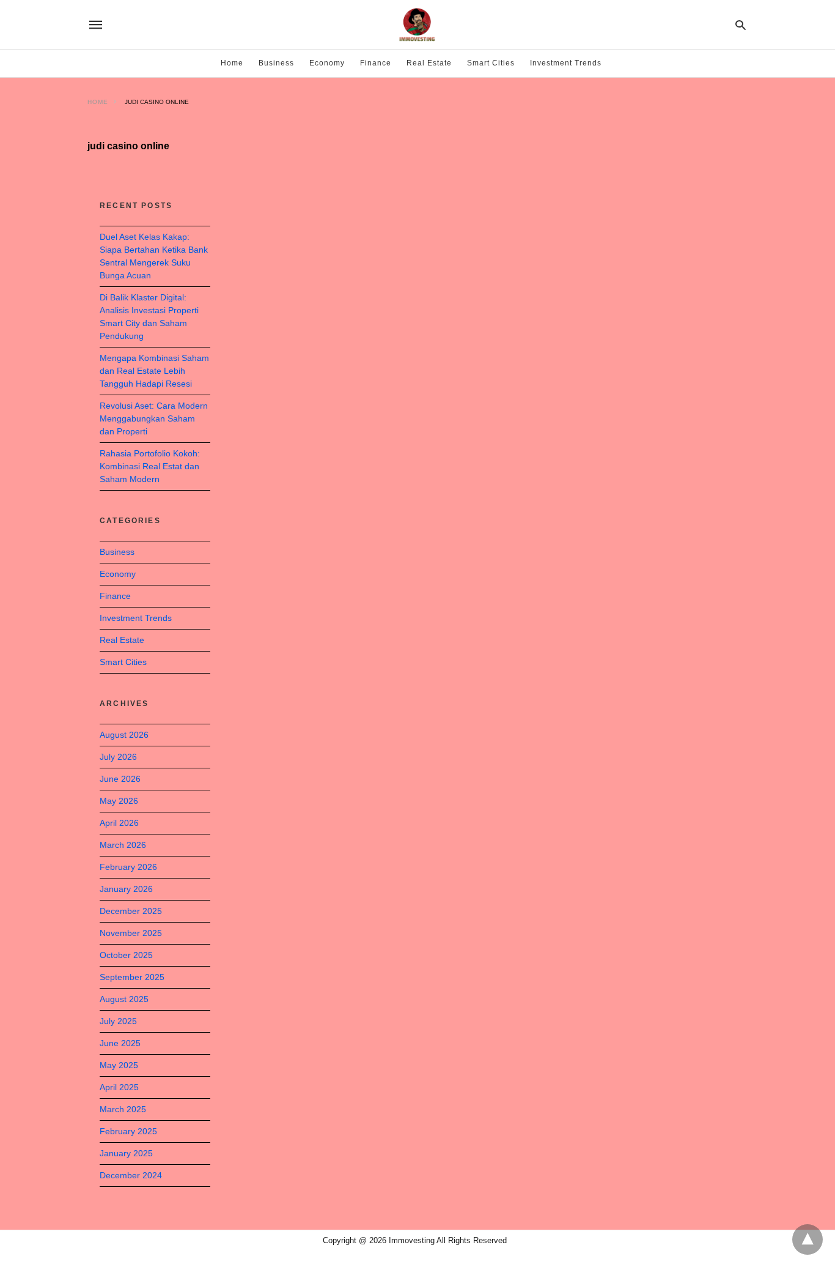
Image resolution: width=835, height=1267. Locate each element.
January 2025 (126, 1153)
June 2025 (120, 1043)
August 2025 (124, 999)
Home (232, 63)
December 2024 (131, 1175)
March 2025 (123, 1109)
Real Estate (429, 63)
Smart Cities (491, 63)
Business (276, 63)
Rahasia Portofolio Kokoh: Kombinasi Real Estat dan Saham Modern (150, 466)
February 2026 (128, 867)
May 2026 (119, 801)
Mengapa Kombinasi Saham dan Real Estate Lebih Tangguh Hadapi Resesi (154, 370)
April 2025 (119, 1087)
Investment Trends (565, 63)
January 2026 (126, 889)
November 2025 (131, 933)
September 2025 (132, 977)
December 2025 (131, 911)
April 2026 (119, 823)
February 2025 (128, 1131)
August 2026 (124, 735)
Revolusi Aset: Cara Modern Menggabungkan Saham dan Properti (154, 418)
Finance (375, 63)
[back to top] (807, 1239)
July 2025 (118, 1021)
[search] (741, 25)
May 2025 (119, 1065)
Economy (327, 63)
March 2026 (123, 845)
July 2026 (118, 757)
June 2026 (120, 779)
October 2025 (126, 955)
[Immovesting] (417, 24)
